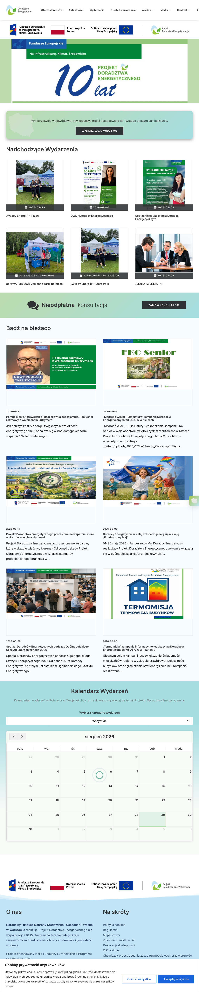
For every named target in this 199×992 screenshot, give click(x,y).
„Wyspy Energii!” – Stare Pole (90, 283)
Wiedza (146, 10)
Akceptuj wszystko (176, 979)
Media (164, 10)
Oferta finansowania (123, 10)
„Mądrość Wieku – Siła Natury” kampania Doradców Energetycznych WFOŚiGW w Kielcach (137, 418)
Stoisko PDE (121, 779)
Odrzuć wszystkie (139, 979)
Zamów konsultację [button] (164, 305)
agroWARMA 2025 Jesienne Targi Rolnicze (34, 283)
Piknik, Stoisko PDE (72, 762)
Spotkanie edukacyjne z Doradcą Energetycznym (157, 217)
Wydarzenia (97, 10)
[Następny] (22, 736)
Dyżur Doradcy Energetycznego (92, 215)
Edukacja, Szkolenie (46, 836)
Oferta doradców (51, 10)
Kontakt (182, 10)
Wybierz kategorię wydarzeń (99, 712)
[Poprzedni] (13, 736)
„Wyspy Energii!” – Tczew (22, 215)
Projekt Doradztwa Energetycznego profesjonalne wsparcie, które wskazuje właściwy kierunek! (50, 535)
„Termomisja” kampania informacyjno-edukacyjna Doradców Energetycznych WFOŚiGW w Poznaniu (143, 648)
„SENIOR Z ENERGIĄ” (148, 283)
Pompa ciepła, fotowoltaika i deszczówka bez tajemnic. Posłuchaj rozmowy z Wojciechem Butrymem (49, 418)
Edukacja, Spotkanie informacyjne (20, 762)
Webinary (40, 792)
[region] (99, 975)
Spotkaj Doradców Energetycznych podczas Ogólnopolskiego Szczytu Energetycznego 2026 (47, 648)
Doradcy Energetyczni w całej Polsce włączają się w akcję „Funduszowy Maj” (141, 535)
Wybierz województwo (99, 130)
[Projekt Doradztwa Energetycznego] (18, 10)
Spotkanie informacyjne (126, 775)
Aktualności (76, 10)
